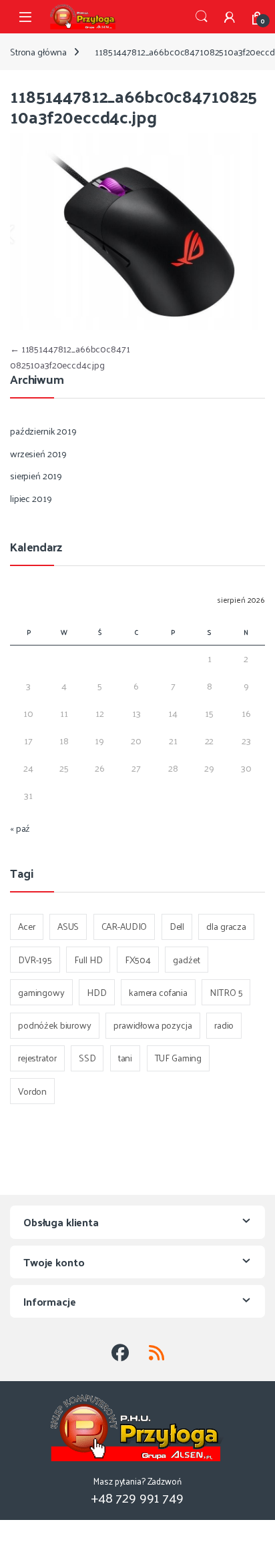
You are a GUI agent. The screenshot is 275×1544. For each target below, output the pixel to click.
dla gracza (226, 926)
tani (125, 1057)
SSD (87, 1057)
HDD (97, 992)
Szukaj (201, 16)
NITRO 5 (226, 992)
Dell (177, 926)
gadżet (186, 959)
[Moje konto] (229, 16)
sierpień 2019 (36, 475)
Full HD (88, 959)
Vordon (32, 1091)
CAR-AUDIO (124, 926)
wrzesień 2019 (38, 453)
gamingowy (41, 992)
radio (224, 1025)
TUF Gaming (178, 1057)
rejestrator (37, 1057)
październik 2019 (43, 431)
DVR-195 (35, 959)
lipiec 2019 (30, 498)
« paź (20, 828)
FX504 (138, 959)
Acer (26, 926)
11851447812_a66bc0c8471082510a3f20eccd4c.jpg (70, 356)
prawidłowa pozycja (152, 1025)
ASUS (68, 926)
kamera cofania (158, 992)
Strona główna (38, 51)
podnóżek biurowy (54, 1025)
